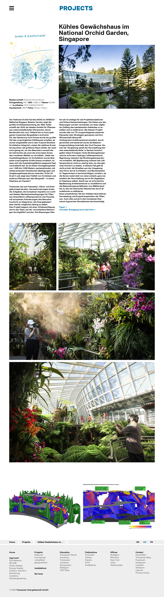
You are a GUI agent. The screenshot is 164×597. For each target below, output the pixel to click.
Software (140, 567)
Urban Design (15, 565)
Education (65, 552)
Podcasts (89, 555)
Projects (76, 8)
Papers (88, 560)
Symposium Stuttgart (65, 566)
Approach (14, 558)
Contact (139, 552)
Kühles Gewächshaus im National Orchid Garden (53, 542)
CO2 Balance (15, 560)
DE (144, 542)
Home (12, 542)
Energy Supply (16, 568)
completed (39, 560)
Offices (113, 552)
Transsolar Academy (65, 561)
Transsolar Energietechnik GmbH (32, 590)
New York (115, 560)
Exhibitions (90, 565)
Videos (88, 557)
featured (38, 555)
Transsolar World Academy (68, 556)
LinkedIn (140, 565)
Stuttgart (114, 555)
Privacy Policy (142, 572)
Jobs (112, 562)
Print (87, 562)
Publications (91, 552)
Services (38, 573)
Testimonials (116, 565)
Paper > (63, 207)
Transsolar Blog (143, 557)
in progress (40, 557)
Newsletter (141, 555)
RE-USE (13, 563)
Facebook (140, 560)
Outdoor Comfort (17, 570)
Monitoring (14, 573)
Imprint (139, 570)
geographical (40, 562)
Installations (40, 568)
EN (137, 542)
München (114, 557)
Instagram (141, 562)
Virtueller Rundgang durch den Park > (77, 209)
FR (151, 542)
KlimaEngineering (17, 578)
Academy (13, 575)
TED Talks (64, 570)
